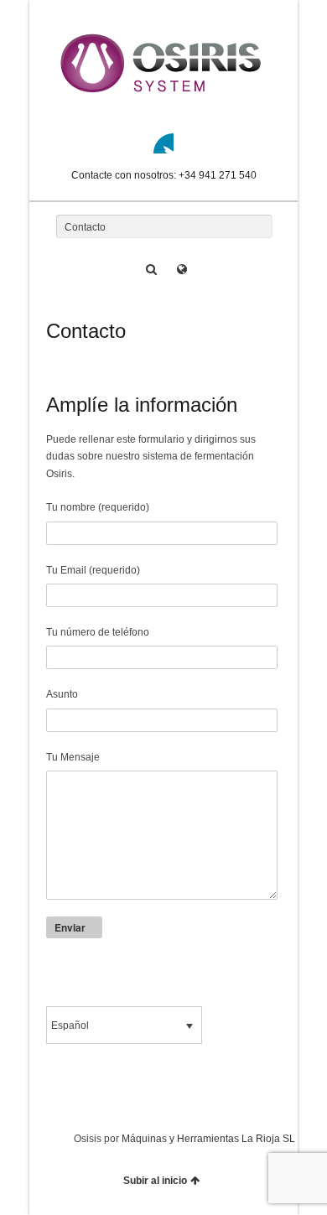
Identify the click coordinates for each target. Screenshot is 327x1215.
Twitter (163, 143)
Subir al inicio (155, 1180)
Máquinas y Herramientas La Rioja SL (208, 1139)
